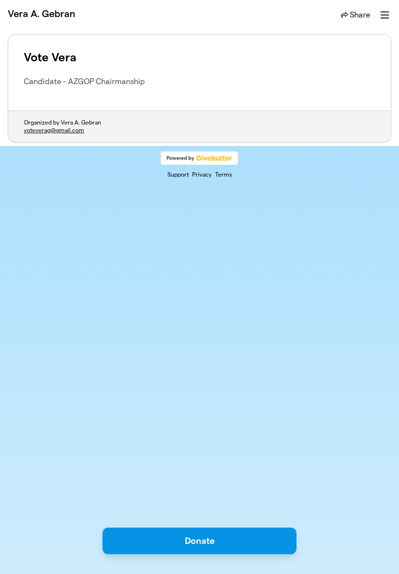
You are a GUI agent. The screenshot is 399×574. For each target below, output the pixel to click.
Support (178, 174)
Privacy (202, 174)
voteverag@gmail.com (54, 130)
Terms (223, 174)
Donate (200, 540)
